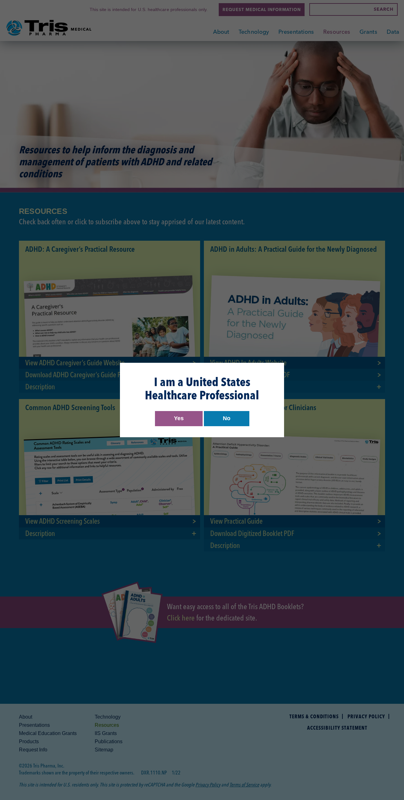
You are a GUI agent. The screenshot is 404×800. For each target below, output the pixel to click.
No (226, 418)
